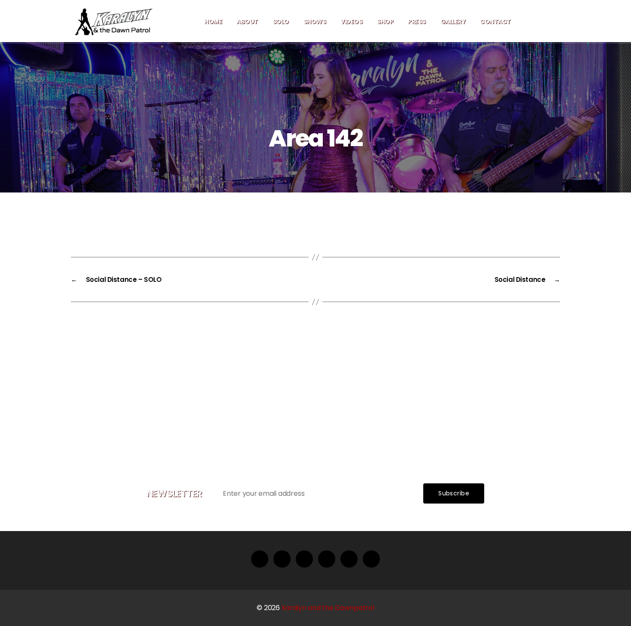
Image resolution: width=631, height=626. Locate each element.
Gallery (453, 21)
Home (213, 21)
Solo (281, 21)
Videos (351, 21)
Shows (314, 21)
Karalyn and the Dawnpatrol (328, 608)
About (247, 21)
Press (417, 21)
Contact (495, 21)
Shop (385, 21)
